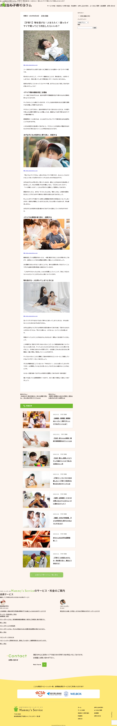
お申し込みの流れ (83, 6)
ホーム (79, 707)
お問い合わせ (111, 6)
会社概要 (103, 6)
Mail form (37, 664)
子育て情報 (44, 16)
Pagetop (111, 715)
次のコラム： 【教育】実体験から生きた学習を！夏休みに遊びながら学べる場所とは (60, 396)
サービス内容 (51, 6)
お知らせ (80, 718)
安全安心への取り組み (63, 6)
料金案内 (74, 6)
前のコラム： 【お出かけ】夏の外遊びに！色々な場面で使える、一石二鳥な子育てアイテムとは (33, 396)
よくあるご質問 (94, 6)
